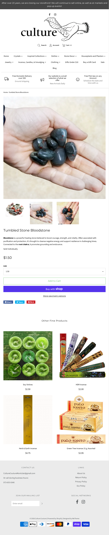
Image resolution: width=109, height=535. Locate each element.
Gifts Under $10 (71, 62)
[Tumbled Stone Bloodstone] (14, 209)
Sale (102, 62)
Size (5, 266)
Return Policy (81, 477)
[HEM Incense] (81, 355)
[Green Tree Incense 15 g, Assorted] (81, 419)
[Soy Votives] (27, 355)
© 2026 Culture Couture (38, 518)
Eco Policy (81, 486)
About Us (81, 473)
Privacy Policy (81, 481)
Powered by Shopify (55, 518)
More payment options (54, 296)
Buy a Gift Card (89, 62)
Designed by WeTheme (71, 518)
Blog (54, 68)
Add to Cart (54, 281)
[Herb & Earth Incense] (27, 419)
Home (6, 56)
